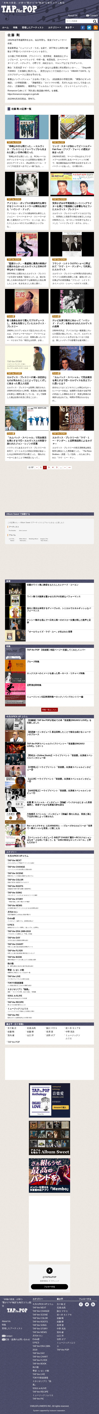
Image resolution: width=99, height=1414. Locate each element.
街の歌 (20, 964)
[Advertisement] (24, 493)
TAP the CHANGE (20, 868)
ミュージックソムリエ (21, 1010)
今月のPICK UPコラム (18, 856)
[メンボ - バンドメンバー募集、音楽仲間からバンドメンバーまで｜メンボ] (49, 1175)
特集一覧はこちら (49, 710)
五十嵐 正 (12, 1028)
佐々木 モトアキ (73, 1028)
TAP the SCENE (20, 874)
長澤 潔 (49, 1032)
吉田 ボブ (50, 1035)
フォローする (49, 1287)
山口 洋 (30, 1035)
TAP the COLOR (18, 881)
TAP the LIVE (18, 977)
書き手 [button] (68, 27)
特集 (15, 27)
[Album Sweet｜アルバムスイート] (49, 1138)
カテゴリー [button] (53, 27)
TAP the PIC (20, 1016)
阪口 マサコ (51, 1028)
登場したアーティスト (33, 27)
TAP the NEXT (21, 861)
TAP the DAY (18, 939)
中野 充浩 (70, 1032)
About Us (72, 15)
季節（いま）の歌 (19, 971)
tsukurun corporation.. (58, 1411)
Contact (94, 15)
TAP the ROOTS (19, 887)
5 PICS (24, 926)
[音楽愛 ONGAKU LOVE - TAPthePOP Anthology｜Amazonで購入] (49, 1100)
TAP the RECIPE (17, 1003)
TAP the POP (14, 1042)
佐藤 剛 (11, 1032)
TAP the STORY (19, 900)
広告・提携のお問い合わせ (17, 1339)
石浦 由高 (31, 1028)
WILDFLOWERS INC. (42, 1406)
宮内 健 (11, 1035)
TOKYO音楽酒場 (20, 984)
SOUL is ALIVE (17, 997)
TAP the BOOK (22, 958)
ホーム (5, 27)
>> (69, 467)
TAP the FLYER (21, 952)
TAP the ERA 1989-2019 (20, 932)
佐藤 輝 (30, 1032)
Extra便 (20, 919)
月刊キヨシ (19, 913)
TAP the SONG (22, 894)
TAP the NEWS (23, 906)
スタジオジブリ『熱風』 (22, 990)
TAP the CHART (20, 945)
